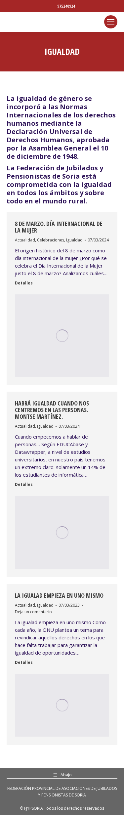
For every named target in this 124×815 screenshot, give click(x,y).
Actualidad (25, 240)
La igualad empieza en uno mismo (59, 595)
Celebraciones (50, 240)
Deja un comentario (33, 612)
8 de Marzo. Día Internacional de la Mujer (59, 227)
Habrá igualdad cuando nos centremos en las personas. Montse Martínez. (52, 409)
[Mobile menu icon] (110, 21)
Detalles (24, 283)
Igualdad (74, 240)
